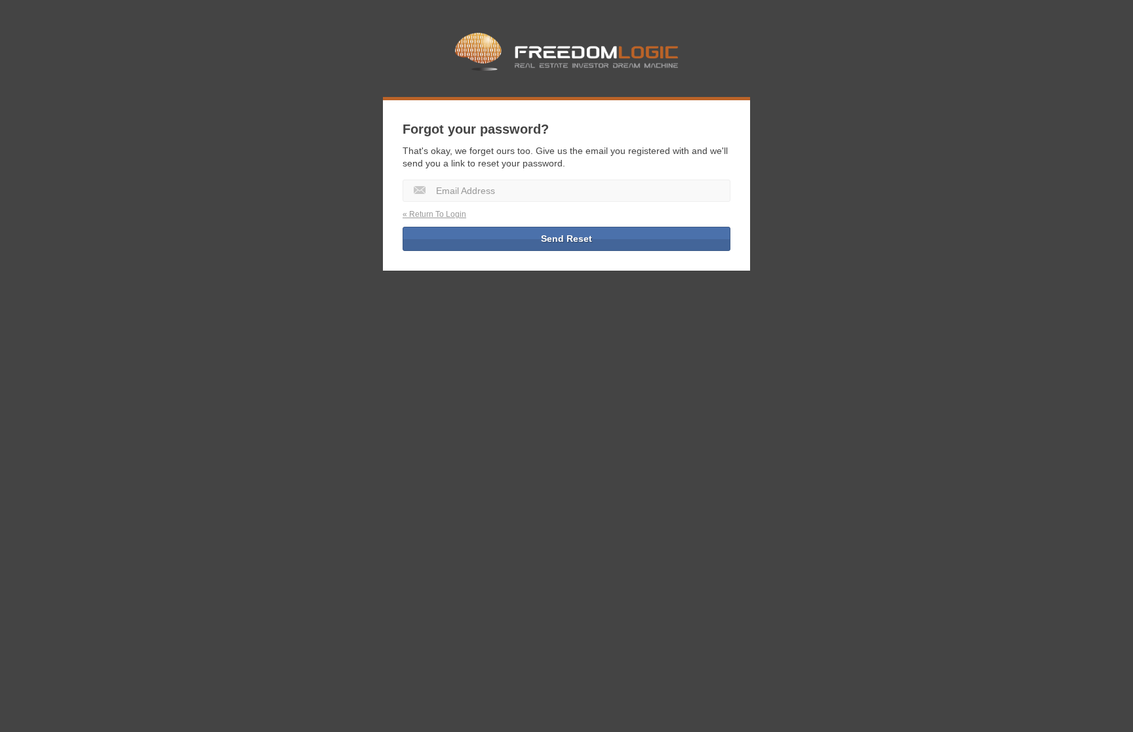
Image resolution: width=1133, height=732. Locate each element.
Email (419, 190)
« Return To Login (434, 214)
